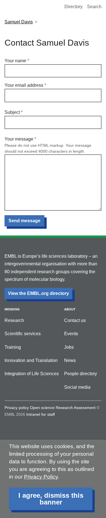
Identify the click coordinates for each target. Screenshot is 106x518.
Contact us (75, 320)
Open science (42, 407)
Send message (24, 220)
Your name (15, 60)
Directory (73, 6)
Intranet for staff (40, 414)
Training (13, 347)
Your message (19, 139)
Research (14, 320)
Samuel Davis (19, 21)
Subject (12, 112)
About (69, 309)
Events (71, 333)
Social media (77, 387)
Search (94, 6)
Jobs (69, 347)
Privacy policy (17, 407)
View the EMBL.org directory (38, 293)
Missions (12, 309)
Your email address (24, 85)
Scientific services (23, 333)
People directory (80, 373)
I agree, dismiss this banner (50, 499)
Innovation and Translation (31, 360)
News (70, 360)
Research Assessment (76, 407)
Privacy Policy (41, 477)
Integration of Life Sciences (32, 373)
